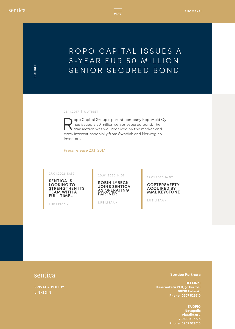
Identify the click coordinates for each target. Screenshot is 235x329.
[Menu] (118, 10)
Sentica (17, 11)
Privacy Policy (49, 287)
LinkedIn (42, 292)
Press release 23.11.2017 (84, 150)
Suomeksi (193, 11)
